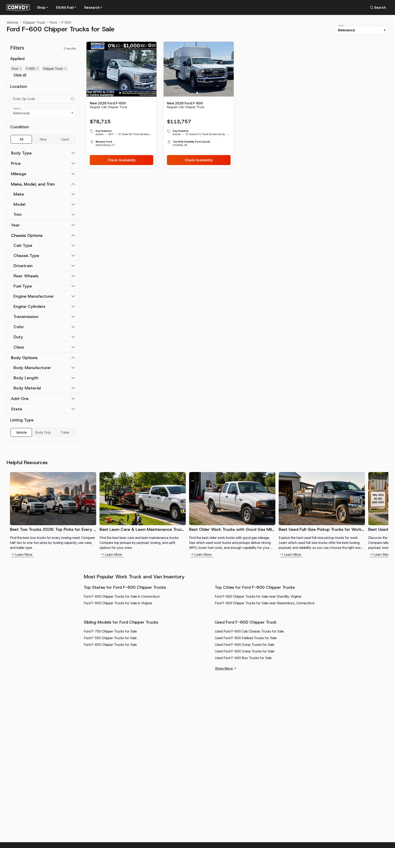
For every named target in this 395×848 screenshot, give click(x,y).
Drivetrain (23, 265)
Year (15, 225)
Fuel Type (22, 286)
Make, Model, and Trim (33, 184)
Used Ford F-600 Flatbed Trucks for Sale (246, 638)
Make (18, 194)
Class (18, 347)
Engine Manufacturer (33, 296)
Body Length (25, 378)
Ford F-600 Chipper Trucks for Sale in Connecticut (121, 596)
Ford (53, 22)
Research (92, 7)
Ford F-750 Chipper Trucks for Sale (110, 631)
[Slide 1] (120, 93)
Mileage (18, 173)
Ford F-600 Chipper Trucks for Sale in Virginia (118, 603)
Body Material (27, 388)
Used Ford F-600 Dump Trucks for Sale (244, 644)
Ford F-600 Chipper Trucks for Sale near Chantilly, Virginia (258, 596)
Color (18, 326)
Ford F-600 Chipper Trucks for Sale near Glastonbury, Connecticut (264, 603)
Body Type (21, 153)
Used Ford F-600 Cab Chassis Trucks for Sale (249, 631)
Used (65, 139)
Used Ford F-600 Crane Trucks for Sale (244, 651)
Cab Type (22, 245)
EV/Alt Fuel (65, 7)
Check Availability (122, 160)
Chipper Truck (34, 22)
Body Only (43, 432)
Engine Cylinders (29, 306)
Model (19, 204)
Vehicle (12, 22)
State (16, 409)
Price (16, 163)
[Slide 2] (123, 93)
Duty (18, 337)
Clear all (19, 75)
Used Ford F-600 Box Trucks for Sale (243, 658)
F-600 (66, 22)
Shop (41, 7)
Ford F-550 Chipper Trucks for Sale (110, 638)
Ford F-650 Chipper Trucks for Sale (110, 644)
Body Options (24, 357)
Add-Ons (20, 398)
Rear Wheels (25, 276)
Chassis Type (26, 255)
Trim (17, 214)
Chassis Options (27, 235)
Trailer (64, 432)
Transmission (25, 316)
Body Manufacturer (32, 367)
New (43, 139)
